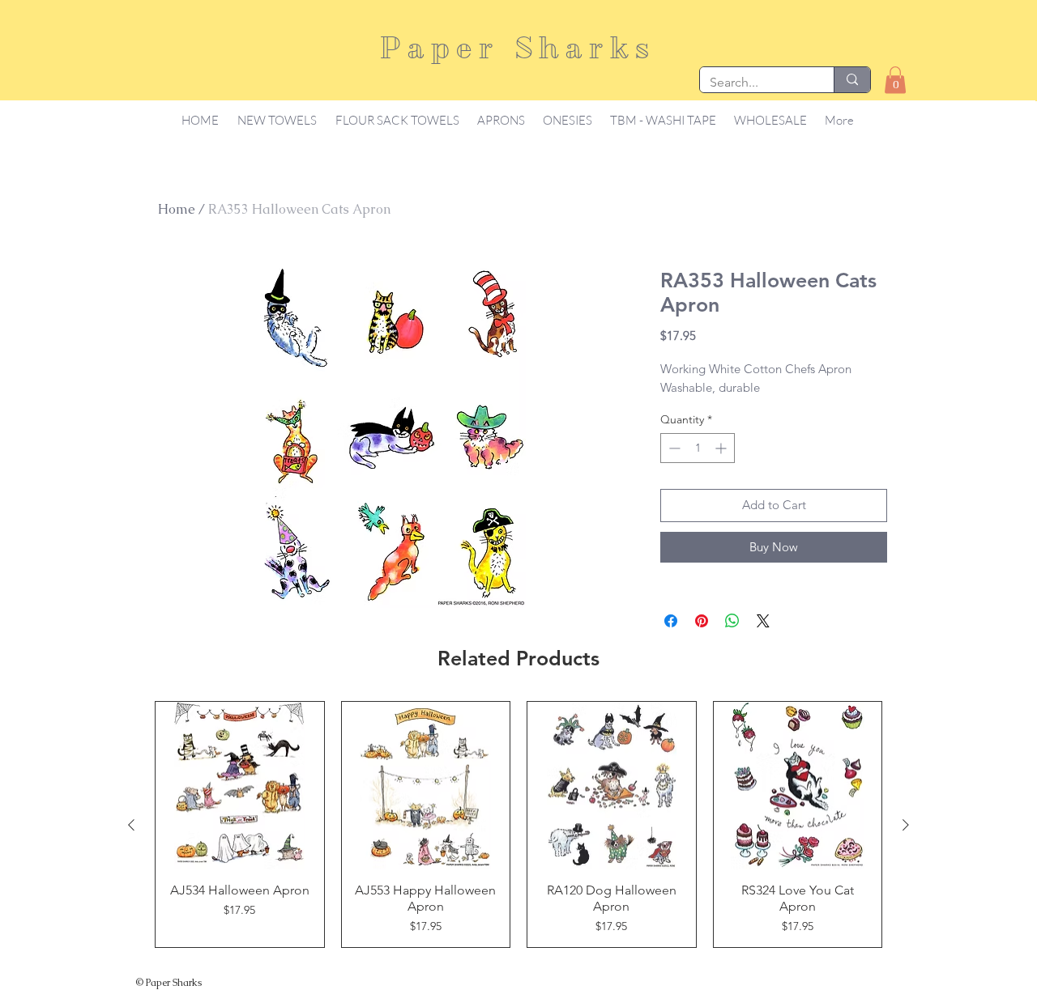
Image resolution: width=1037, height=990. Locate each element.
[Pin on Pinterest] (701, 621)
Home (176, 209)
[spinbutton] (697, 448)
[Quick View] (240, 786)
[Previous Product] (131, 825)
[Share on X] (763, 621)
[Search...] (852, 79)
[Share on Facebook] (671, 621)
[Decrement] (673, 448)
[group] (518, 825)
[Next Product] (905, 825)
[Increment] (722, 448)
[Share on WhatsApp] (732, 621)
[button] (895, 79)
